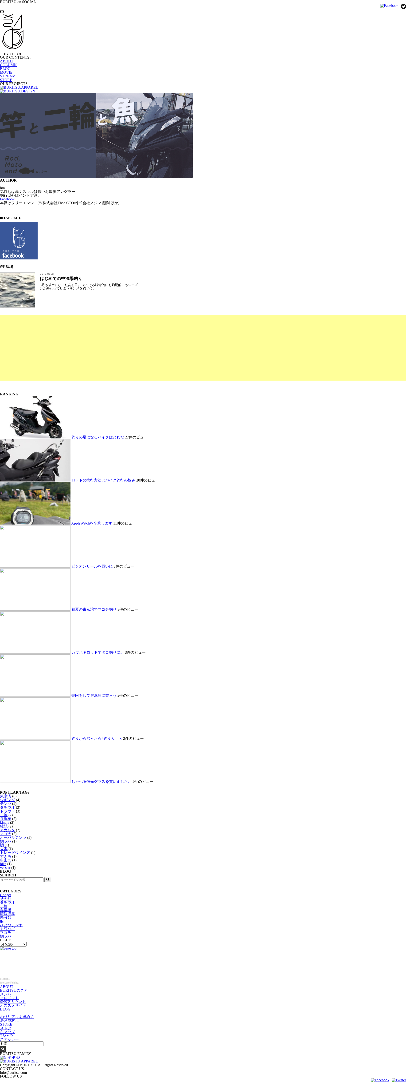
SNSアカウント (13, 1002)
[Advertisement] (141, 348)
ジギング (7, 800)
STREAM (8, 76)
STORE (6, 80)
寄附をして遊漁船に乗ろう (94, 695)
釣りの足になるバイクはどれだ (97, 437)
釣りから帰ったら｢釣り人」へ (96, 738)
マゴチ (5, 834)
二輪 (4, 815)
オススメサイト (13, 1005)
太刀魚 (5, 856)
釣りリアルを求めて (17, 1017)
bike (3, 864)
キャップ (7, 1032)
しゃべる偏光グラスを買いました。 (101, 782)
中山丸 (5, 860)
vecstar (5, 868)
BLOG (5, 69)
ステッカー (9, 1039)
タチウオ (7, 807)
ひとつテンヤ (11, 925)
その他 (5, 899)
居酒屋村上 (9, 1020)
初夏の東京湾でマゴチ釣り (94, 609)
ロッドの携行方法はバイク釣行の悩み (103, 480)
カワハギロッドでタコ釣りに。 (97, 652)
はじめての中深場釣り (61, 278)
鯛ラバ (5, 841)
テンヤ (5, 804)
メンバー (7, 994)
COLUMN (8, 65)
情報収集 (7, 914)
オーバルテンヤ (13, 837)
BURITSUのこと (14, 990)
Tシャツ (7, 1036)
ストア (5, 1028)
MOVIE (6, 72)
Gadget (5, 895)
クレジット (9, 998)
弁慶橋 (5, 819)
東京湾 (5, 796)
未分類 (5, 917)
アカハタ (7, 830)
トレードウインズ (15, 853)
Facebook (7, 199)
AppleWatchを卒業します (91, 523)
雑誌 (4, 826)
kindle (4, 822)
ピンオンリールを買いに (92, 566)
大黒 (4, 849)
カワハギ (7, 929)
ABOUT (6, 61)
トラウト (7, 811)
